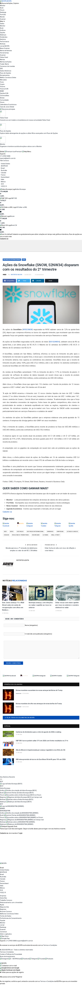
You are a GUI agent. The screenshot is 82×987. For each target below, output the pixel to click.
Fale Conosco (4, 160)
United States (5, 164)
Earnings (50, 531)
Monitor (2, 5)
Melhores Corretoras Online (9, 914)
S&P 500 (14, 198)
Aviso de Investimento (7, 956)
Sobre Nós (3, 898)
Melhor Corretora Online (8, 77)
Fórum (2, 10)
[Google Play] (5, 938)
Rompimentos (5, 75)
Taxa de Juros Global (7, 107)
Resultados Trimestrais (20, 535)
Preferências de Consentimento (11, 918)
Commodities (4, 95)
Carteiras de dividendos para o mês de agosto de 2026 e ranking (38, 732)
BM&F (2, 91)
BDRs (11, 531)
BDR (24, 259)
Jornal (2, 925)
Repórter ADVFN (16, 274)
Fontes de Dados (5, 916)
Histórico (3, 39)
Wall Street (55, 535)
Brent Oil (14, 225)
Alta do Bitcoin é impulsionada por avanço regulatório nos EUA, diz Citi (40, 750)
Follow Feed (4, 57)
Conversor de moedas (7, 66)
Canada (3, 173)
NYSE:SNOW (27, 330)
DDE (1, 68)
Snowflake (36, 535)
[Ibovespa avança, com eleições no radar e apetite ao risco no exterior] (41, 593)
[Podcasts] (49, 959)
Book (1, 8)
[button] (9, 968)
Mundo (2, 17)
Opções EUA (4, 93)
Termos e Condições (50, 945)
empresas (60, 531)
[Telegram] (33, 959)
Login (20, 833)
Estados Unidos (72, 531)
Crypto (2, 84)
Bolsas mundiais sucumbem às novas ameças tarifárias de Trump (39, 690)
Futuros (2, 86)
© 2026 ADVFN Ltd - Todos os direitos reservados (16, 950)
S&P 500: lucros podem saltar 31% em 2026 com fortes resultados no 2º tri (42, 741)
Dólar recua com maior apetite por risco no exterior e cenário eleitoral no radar (67, 605)
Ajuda (2, 905)
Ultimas (45, 535)
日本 (2, 184)
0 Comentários (39, 274)
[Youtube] (41, 959)
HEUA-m (6, 535)
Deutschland (5, 177)
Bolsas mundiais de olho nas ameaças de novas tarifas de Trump (39, 703)
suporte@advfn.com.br (8, 158)
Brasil (3, 168)
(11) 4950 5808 (5, 156)
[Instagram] (4, 959)
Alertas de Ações (6, 62)
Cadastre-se (4, 239)
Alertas (2, 59)
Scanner (3, 19)
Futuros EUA (4, 89)
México (3, 182)
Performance (4, 41)
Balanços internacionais (12, 259)
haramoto (18, 693)
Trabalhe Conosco (6, 900)
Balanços (3, 35)
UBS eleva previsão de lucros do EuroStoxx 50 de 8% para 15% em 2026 (41, 759)
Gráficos (3, 30)
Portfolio (3, 14)
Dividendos (3, 37)
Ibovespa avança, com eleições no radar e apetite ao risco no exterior (41, 605)
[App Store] (4, 936)
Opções (2, 32)
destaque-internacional (35, 531)
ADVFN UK (4, 166)
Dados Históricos (5, 71)
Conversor (3, 932)
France (3, 175)
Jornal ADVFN (4, 46)
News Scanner (5, 48)
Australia (4, 170)
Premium (19, 151)
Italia (2, 179)
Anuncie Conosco (6, 911)
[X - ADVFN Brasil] (15, 959)
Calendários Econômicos (8, 104)
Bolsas (2, 98)
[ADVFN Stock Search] (0, 3)
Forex (2, 82)
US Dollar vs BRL (21, 207)
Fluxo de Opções (5, 73)
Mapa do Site (4, 907)
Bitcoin (12, 216)
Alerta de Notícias (6, 50)
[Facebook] (25, 959)
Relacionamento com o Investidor (11, 902)
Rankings (3, 12)
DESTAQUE (20, 531)
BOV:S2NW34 (54, 342)
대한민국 (4, 186)
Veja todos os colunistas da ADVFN (20, 717)
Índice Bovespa (20, 189)
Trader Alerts (4, 64)
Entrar (2, 151)
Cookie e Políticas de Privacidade (11, 954)
